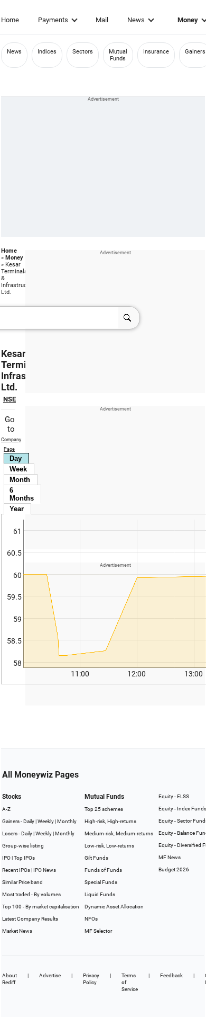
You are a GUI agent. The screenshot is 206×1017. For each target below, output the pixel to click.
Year (17, 509)
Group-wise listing (23, 845)
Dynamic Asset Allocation (114, 906)
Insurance (156, 51)
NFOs (91, 918)
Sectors (82, 51)
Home (10, 20)
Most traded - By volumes (31, 894)
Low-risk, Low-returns (109, 845)
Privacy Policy (91, 979)
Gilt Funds (96, 857)
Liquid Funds (100, 894)
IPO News (44, 870)
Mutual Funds (118, 55)
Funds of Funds (103, 870)
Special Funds (101, 882)
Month (20, 480)
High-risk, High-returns (110, 821)
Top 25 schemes (104, 809)
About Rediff (9, 979)
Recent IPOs (16, 870)
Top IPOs (24, 857)
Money (14, 257)
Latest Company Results (30, 918)
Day (16, 458)
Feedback (171, 975)
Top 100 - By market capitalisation (40, 906)
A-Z (6, 809)
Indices (47, 51)
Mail (102, 20)
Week (18, 469)
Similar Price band (22, 882)
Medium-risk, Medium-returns (119, 833)
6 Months (22, 494)
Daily (28, 821)
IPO (6, 857)
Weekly (46, 821)
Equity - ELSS (173, 796)
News (136, 20)
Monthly (67, 821)
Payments (53, 20)
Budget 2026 (173, 869)
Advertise (50, 975)
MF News (169, 857)
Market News (17, 930)
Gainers (195, 51)
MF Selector (98, 930)
